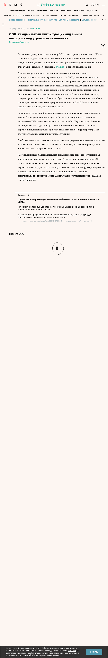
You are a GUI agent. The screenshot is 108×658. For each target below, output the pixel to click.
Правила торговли (31, 15)
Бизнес (31, 10)
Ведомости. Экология (19, 42)
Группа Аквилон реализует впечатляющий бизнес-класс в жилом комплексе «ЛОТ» (58, 201)
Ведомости (9, 15)
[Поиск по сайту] (86, 4)
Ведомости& (73, 15)
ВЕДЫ (18, 15)
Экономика (42, 10)
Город (63, 15)
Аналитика (87, 15)
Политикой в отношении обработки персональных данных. (33, 655)
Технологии (79, 10)
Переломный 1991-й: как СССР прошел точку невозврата (53, 20)
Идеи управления (50, 15)
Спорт (97, 15)
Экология (35, 28)
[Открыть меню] (103, 4)
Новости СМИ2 (16, 234)
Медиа (90, 10)
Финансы (54, 10)
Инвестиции (66, 10)
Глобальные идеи (17, 10)
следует (60, 67)
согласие (72, 650)
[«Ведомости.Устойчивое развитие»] (51, 5)
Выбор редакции (17, 20)
